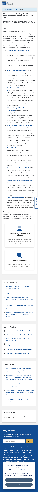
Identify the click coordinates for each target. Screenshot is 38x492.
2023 (14, 416)
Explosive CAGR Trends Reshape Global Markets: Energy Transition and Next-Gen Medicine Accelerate (20, 314)
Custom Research (19, 261)
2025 (5, 416)
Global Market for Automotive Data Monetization (19, 349)
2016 (14, 418)
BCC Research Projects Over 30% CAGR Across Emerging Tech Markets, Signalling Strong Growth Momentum (19, 307)
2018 (5, 418)
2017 (9, 418)
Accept (19, 480)
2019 (31, 416)
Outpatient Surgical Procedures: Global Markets (19, 334)
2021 (22, 416)
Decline (19, 484)
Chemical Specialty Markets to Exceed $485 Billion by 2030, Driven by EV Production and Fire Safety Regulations (20, 392)
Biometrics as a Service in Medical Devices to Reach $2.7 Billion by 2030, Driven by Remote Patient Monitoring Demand (18, 399)
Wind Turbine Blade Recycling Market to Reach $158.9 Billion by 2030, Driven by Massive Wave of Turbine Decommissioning (20, 370)
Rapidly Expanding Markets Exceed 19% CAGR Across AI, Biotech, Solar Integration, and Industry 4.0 (19, 299)
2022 (18, 416)
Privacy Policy (24, 470)
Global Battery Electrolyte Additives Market (17, 353)
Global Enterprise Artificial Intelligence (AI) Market (19, 331)
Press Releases (7, 9)
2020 (26, 416)
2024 (15, 9)
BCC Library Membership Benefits (19, 235)
